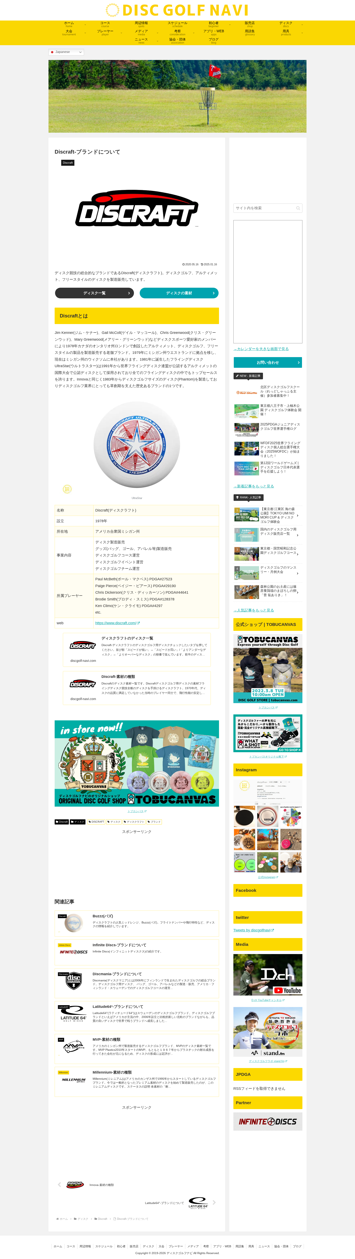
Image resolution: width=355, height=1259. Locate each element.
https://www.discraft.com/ (115, 623)
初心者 (121, 1246)
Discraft (63, 821)
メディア (193, 1246)
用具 (251, 1246)
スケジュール (104, 1246)
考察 (206, 1246)
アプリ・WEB (222, 1246)
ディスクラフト (135, 821)
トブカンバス (136, 811)
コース (71, 1246)
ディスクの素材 (179, 293)
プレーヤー (176, 1246)
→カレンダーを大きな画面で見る (261, 349)
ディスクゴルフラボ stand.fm (266, 1061)
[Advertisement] (137, 864)
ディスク (79, 821)
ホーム (58, 1246)
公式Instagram (266, 877)
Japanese (62, 52)
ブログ (297, 1246)
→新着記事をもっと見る (253, 486)
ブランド (156, 821)
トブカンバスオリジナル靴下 (266, 756)
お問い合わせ (268, 362)
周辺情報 (85, 1246)
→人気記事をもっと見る (253, 610)
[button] (298, 208)
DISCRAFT (98, 821)
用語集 (239, 1246)
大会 (161, 1246)
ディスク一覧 (94, 293)
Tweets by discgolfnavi (251, 930)
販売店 (134, 1246)
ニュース (264, 1246)
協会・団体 (281, 1246)
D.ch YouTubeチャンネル (266, 1000)
